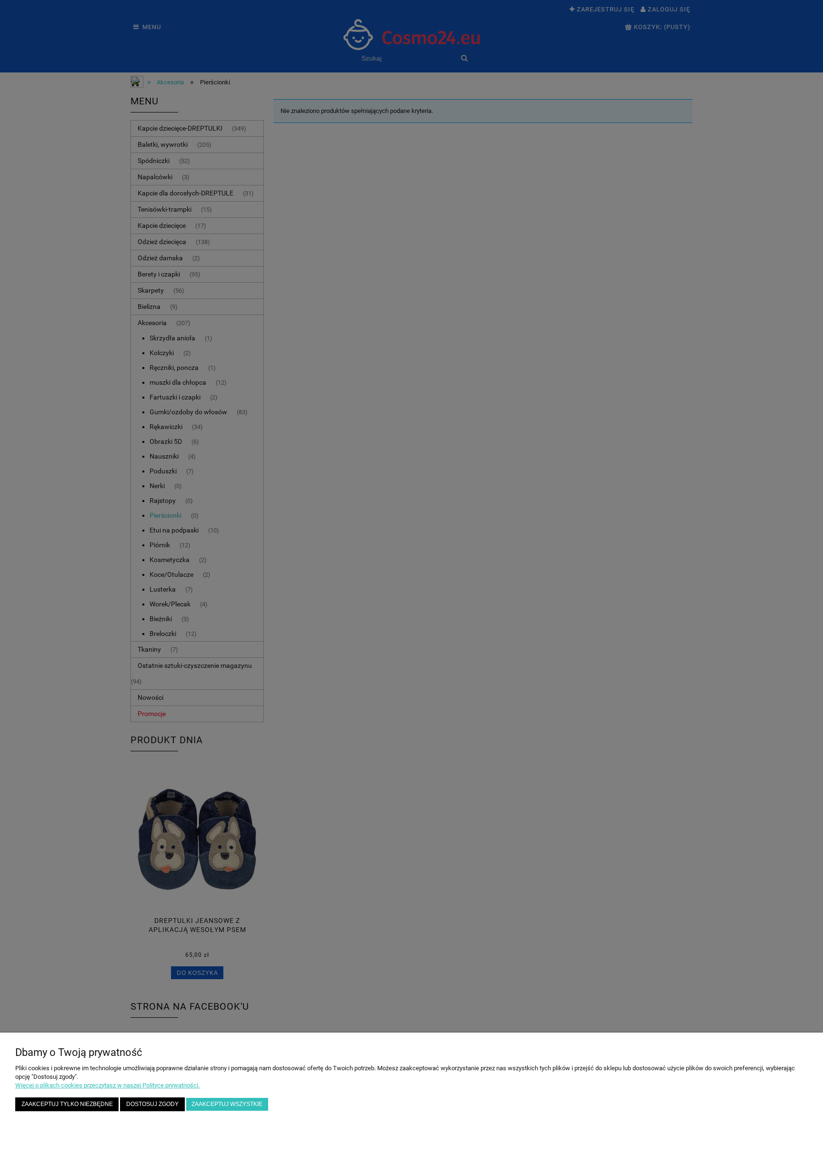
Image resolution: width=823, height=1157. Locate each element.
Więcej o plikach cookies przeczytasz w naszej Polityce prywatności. (107, 1085)
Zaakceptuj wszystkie (226, 1104)
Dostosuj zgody (152, 1104)
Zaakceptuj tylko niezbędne (67, 1104)
